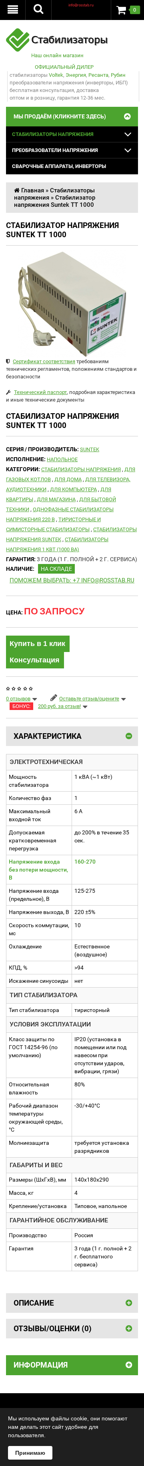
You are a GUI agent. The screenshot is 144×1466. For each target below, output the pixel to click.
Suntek (89, 449)
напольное (62, 459)
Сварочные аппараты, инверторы (59, 166)
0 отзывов (18, 699)
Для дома (68, 479)
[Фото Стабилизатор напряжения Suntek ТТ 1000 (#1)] (72, 304)
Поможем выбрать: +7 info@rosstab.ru (72, 580)
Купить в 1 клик (37, 644)
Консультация (35, 660)
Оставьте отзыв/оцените (89, 699)
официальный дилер (64, 67)
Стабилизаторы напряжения (53, 134)
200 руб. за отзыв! (59, 706)
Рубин (118, 75)
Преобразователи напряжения (55, 150)
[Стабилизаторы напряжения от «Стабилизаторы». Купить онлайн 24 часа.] (57, 32)
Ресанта (98, 75)
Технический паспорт (40, 392)
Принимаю (30, 1453)
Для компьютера (73, 489)
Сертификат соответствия (44, 361)
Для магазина (56, 499)
